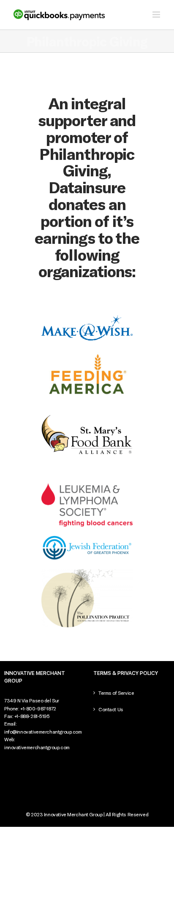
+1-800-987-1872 (38, 708)
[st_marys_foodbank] (87, 414)
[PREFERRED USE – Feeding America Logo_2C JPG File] (87, 352)
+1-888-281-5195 (32, 716)
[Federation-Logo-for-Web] (87, 537)
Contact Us (110, 709)
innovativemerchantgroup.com (37, 747)
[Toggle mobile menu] (156, 14)
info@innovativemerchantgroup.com (43, 731)
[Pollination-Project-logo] (87, 571)
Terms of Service (116, 693)
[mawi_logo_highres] (87, 318)
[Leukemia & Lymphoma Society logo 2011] (87, 485)
